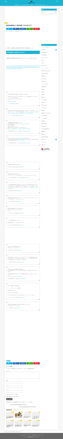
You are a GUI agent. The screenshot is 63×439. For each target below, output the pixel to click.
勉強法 (43, 89)
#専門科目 (28, 128)
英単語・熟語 (44, 123)
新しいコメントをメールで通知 (12, 394)
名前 (7, 380)
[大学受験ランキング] (46, 149)
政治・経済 (43, 78)
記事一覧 (32, 4)
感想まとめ (43, 65)
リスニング (43, 142)
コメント (8, 371)
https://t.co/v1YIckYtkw (20, 140)
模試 (42, 97)
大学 (43, 49)
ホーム (47, 4)
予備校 (43, 94)
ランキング (43, 107)
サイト (7, 389)
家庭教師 (43, 131)
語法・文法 (43, 105)
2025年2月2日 (17, 103)
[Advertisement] (23, 15)
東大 (42, 60)
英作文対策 (43, 126)
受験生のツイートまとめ (18, 4)
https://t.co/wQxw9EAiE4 (25, 123)
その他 (43, 144)
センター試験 (36, 4)
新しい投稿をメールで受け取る (12, 396)
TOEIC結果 (43, 81)
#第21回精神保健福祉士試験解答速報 (23, 138)
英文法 (44, 4)
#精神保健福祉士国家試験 (12, 101)
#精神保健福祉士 (15, 128)
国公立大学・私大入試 (26, 4)
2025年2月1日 (23, 278)
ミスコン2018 (44, 118)
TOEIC (43, 102)
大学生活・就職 (44, 73)
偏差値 (43, 110)
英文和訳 (40, 4)
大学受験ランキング (44, 150)
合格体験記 (43, 86)
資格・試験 (44, 52)
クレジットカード (44, 68)
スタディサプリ (44, 57)
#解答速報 (24, 128)
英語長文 (43, 134)
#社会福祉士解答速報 (29, 113)
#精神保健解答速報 (22, 113)
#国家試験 (20, 128)
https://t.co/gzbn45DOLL (18, 276)
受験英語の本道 (31, 436)
